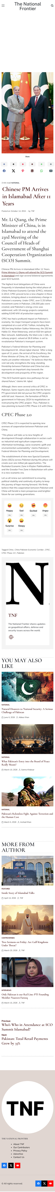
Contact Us (18, 1157)
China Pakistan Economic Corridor (29, 549)
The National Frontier (27, 6)
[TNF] (27, 583)
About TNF (18, 1144)
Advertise (18, 1153)
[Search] (52, 5)
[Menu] (3, 5)
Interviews (6, 990)
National (15, 183)
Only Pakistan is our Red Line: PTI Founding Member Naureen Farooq (25, 996)
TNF (33, 211)
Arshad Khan (25, 822)
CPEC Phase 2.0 (8, 553)
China (10, 549)
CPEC (47, 549)
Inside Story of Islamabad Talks (18, 893)
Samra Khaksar (27, 769)
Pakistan (20, 553)
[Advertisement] (27, 43)
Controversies (8, 938)
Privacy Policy (20, 1150)
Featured (6, 889)
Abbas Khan (24, 717)
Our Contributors (21, 1147)
